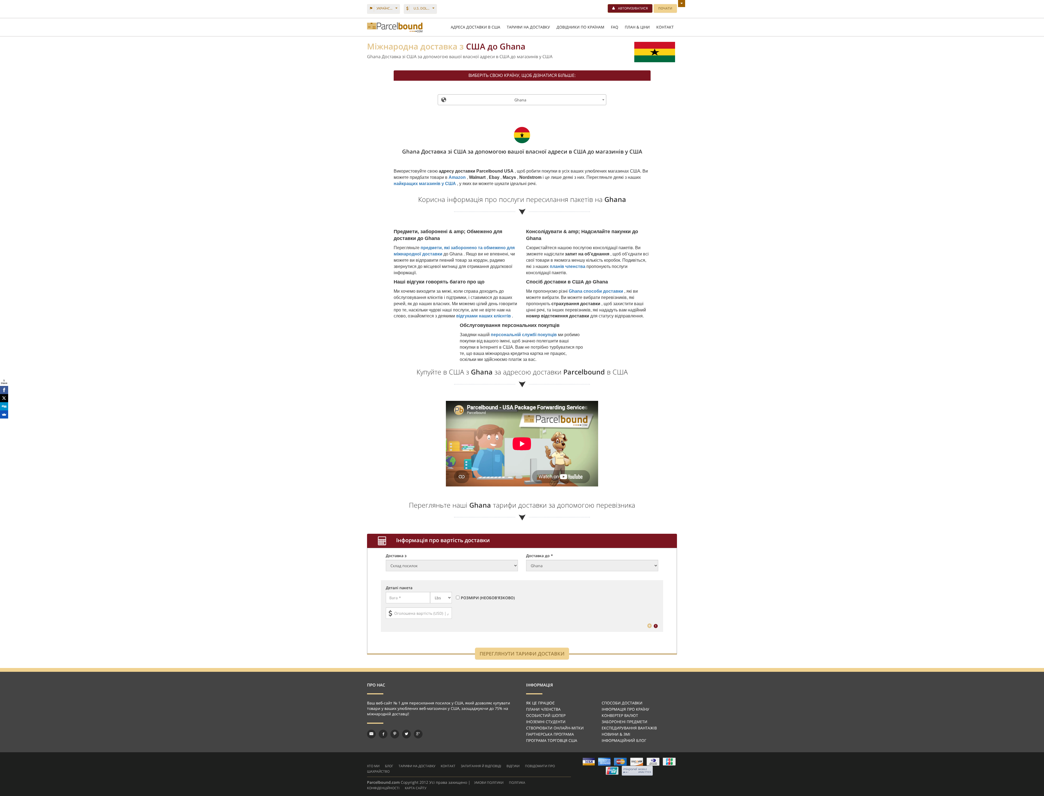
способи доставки (622, 703)
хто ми (373, 766)
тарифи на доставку (417, 766)
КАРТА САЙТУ (415, 788)
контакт (448, 766)
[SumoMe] (4, 414)
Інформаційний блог (624, 740)
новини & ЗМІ (616, 734)
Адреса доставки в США (475, 27)
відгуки (513, 766)
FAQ (614, 27)
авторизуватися (633, 8)
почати (665, 8)
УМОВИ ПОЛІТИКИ (489, 782)
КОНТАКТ (665, 27)
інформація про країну (625, 709)
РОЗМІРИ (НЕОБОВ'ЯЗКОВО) (488, 597)
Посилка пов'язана (394, 27)
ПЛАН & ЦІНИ (637, 27)
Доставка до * (539, 555)
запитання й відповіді (481, 766)
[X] (4, 398)
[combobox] (522, 99)
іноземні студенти (546, 721)
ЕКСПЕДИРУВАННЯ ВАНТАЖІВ (629, 728)
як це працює (540, 703)
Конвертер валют (620, 715)
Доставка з (396, 555)
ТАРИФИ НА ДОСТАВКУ (528, 27)
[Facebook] (4, 390)
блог (389, 766)
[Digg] (4, 406)
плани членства (543, 709)
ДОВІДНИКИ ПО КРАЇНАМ (580, 27)
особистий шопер (546, 715)
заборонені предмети (624, 721)
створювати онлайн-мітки (555, 728)
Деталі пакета (399, 587)
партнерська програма (550, 734)
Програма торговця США (551, 740)
